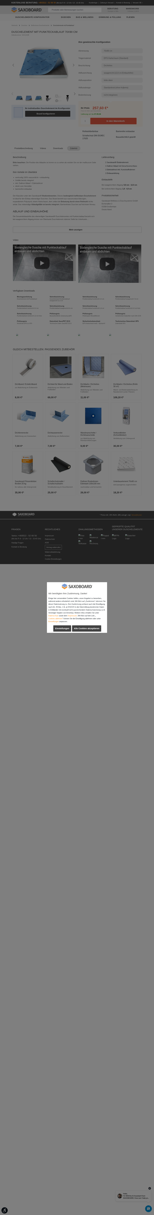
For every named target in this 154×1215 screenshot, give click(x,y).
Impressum (72, 616)
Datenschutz (53, 616)
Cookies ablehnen (55, 619)
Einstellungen (53, 621)
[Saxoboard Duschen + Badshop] (77, 586)
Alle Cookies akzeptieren (86, 628)
